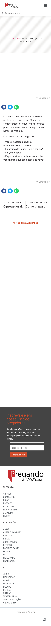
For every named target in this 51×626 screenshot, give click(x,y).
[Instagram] (44, 619)
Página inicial (15, 38)
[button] (45, 6)
